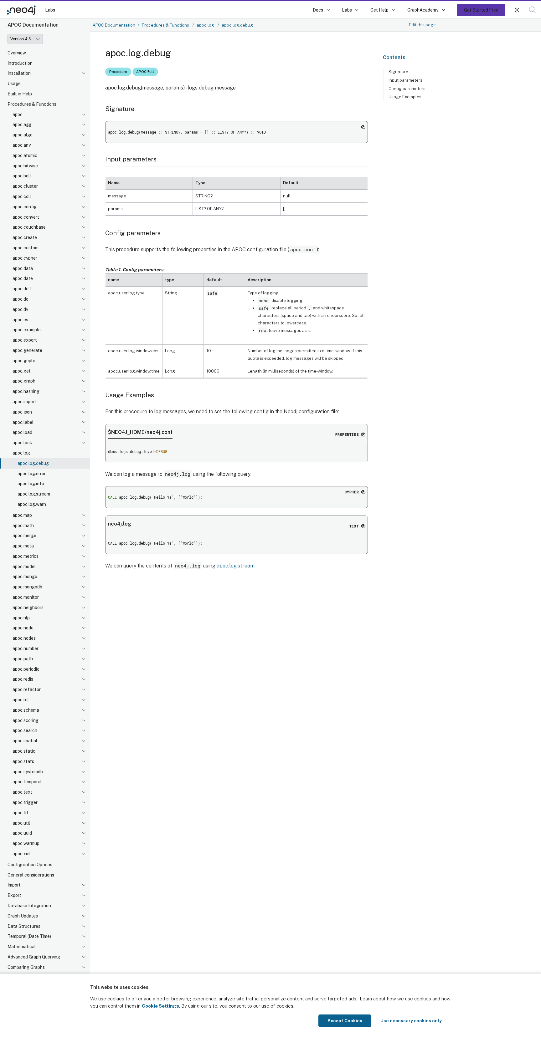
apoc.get (22, 371)
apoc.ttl (20, 812)
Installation (19, 73)
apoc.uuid (22, 833)
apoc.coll (22, 196)
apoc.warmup (26, 843)
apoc (18, 114)
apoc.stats (23, 761)
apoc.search (25, 730)
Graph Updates (23, 915)
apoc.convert (26, 217)
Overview (17, 52)
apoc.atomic (25, 155)
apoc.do (20, 299)
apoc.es (20, 319)
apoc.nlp (21, 617)
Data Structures (24, 926)
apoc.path (23, 658)
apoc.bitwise (25, 165)
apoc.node (23, 628)
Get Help (379, 10)
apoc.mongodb (27, 587)
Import (14, 885)
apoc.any (22, 145)
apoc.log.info (31, 483)
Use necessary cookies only (411, 1020)
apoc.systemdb (28, 771)
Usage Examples (405, 96)
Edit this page (422, 24)
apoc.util (21, 823)
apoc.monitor (26, 597)
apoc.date (23, 278)
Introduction (20, 63)
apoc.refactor (27, 689)
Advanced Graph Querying (34, 957)
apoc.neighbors (28, 607)
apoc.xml (22, 854)
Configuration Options (30, 864)
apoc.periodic (26, 669)
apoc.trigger (25, 802)
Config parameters (407, 88)
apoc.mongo (25, 576)
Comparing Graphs (26, 967)
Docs (318, 10)
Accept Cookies (344, 1020)
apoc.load (22, 432)
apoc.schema (26, 710)
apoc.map (22, 515)
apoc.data (23, 268)
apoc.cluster (25, 186)
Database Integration (29, 905)
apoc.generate (27, 350)
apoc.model (24, 566)
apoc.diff (22, 289)
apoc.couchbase (29, 227)
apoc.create (25, 237)
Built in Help (20, 94)
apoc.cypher (25, 258)
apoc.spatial (25, 741)
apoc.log (21, 453)
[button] (517, 9)
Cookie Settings (160, 1006)
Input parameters (405, 80)
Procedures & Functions (32, 104)
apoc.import (24, 401)
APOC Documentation (114, 25)
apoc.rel (21, 700)
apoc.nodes (24, 638)
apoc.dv (20, 309)
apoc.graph (24, 381)
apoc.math (23, 525)
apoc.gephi (24, 360)
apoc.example (27, 330)
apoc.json (22, 411)
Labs (50, 10)
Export (14, 895)
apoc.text (22, 792)
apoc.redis (23, 679)
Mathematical (22, 946)
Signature (398, 71)
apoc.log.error (32, 473)
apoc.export (25, 340)
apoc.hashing (26, 391)
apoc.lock (22, 442)
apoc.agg (22, 124)
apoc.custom (26, 248)
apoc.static (24, 751)
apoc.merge (24, 535)
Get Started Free (481, 10)
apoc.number (26, 648)
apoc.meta (23, 546)
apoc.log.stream (34, 494)
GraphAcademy (423, 10)
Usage (14, 83)
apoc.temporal (27, 782)
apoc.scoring (26, 720)
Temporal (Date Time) (29, 936)
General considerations (31, 874)
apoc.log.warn (32, 504)
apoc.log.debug (33, 463)
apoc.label (23, 422)
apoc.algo (23, 135)
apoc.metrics (26, 556)
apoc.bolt (22, 176)
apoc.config (25, 206)
